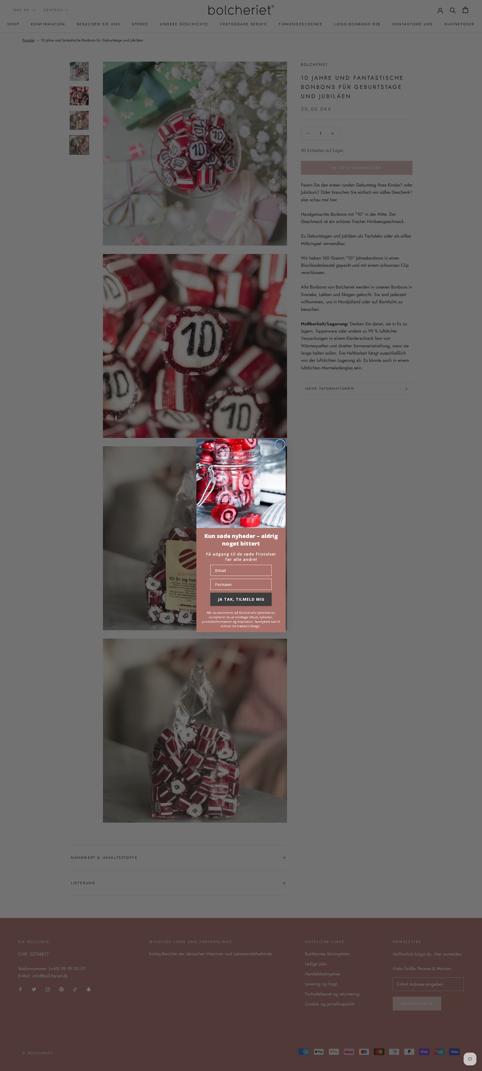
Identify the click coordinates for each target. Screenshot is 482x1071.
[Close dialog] (280, 444)
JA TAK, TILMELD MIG (241, 599)
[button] (241, 483)
